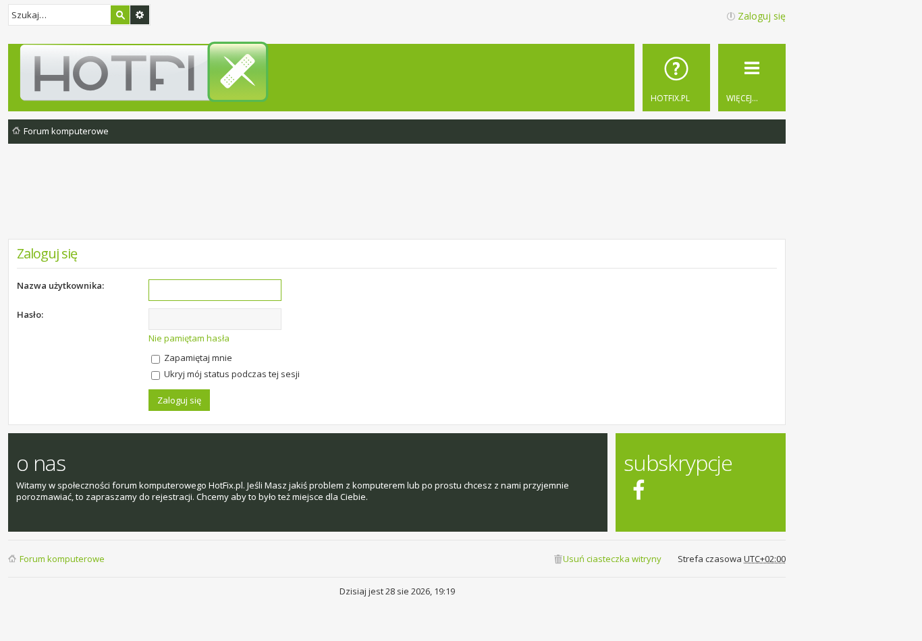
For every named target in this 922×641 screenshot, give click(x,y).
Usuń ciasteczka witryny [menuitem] (612, 559)
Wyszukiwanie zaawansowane (139, 14)
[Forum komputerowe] (399, 71)
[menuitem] (676, 77)
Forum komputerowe (62, 559)
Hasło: (30, 314)
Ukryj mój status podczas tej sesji (231, 374)
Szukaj (120, 14)
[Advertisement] (397, 201)
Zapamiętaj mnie (197, 358)
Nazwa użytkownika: (60, 285)
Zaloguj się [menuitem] (762, 15)
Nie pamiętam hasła (188, 338)
